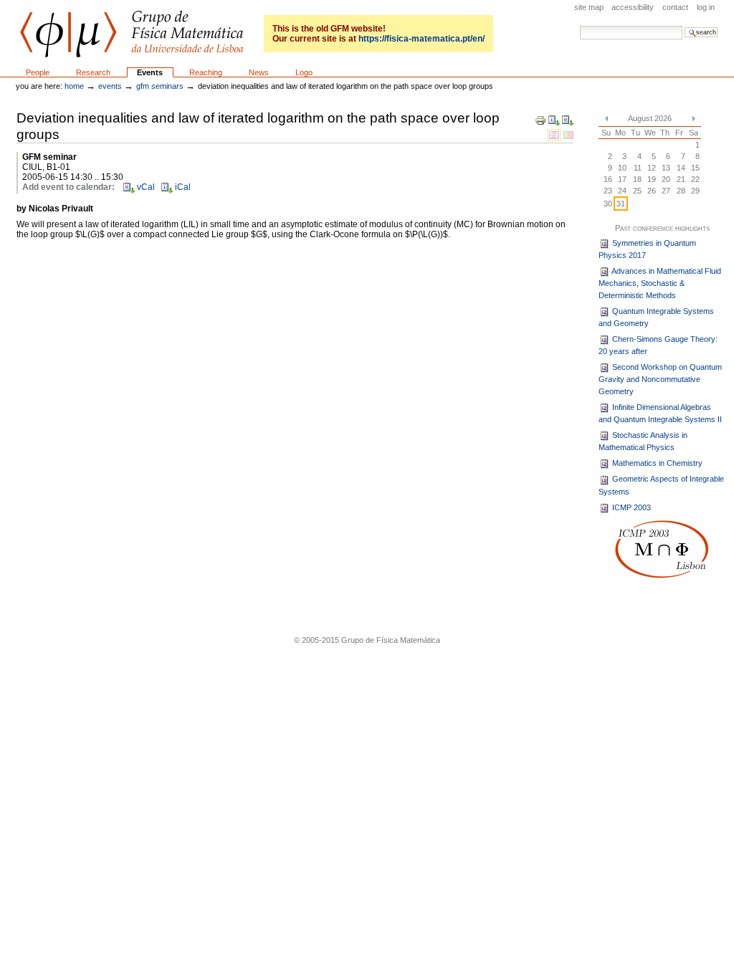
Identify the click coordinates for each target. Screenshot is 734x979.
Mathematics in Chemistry (656, 463)
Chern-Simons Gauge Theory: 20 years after (658, 345)
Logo (304, 72)
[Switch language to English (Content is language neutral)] (555, 135)
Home (74, 86)
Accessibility (632, 7)
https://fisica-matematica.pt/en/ (421, 39)
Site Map (589, 7)
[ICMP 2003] (662, 549)
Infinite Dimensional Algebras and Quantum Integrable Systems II (660, 413)
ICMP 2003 (630, 507)
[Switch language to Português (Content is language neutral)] (568, 135)
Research (93, 72)
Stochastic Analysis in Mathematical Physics (643, 441)
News (259, 72)
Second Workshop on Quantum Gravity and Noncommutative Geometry (660, 379)
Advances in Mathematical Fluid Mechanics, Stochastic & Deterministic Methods (660, 283)
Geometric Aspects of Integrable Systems (661, 484)
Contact (675, 7)
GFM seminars (160, 86)
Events (150, 72)
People (37, 72)
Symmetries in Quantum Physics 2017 (647, 249)
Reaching (205, 72)
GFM (131, 34)
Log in (706, 7)
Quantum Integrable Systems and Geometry (656, 317)
